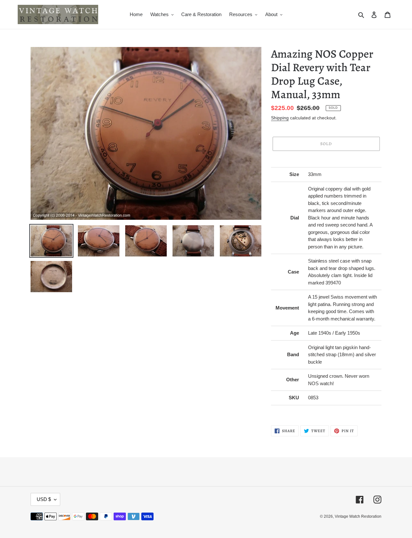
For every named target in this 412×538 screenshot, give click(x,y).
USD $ (44, 499)
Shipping (280, 117)
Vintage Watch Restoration (358, 516)
